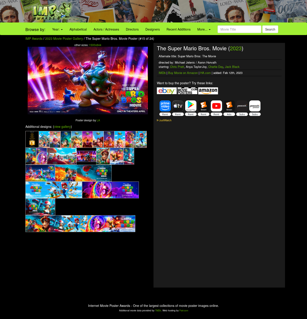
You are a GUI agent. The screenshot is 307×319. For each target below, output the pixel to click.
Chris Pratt (177, 66)
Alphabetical (78, 29)
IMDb (162, 73)
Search (270, 29)
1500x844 (95, 45)
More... (202, 29)
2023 (236, 48)
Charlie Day (215, 66)
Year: (56, 29)
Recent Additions (179, 29)
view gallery (62, 126)
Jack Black (232, 66)
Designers (152, 29)
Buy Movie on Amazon (183, 73)
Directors (132, 29)
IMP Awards (33, 38)
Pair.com (183, 310)
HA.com (205, 73)
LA (98, 120)
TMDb (158, 310)
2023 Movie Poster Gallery (64, 38)
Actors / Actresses (106, 29)
